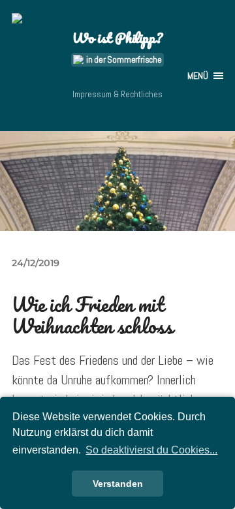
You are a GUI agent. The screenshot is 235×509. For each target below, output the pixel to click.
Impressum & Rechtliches (117, 94)
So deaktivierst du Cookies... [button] (151, 449)
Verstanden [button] (118, 483)
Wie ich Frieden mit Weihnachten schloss (92, 315)
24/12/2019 (35, 263)
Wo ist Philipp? (117, 37)
